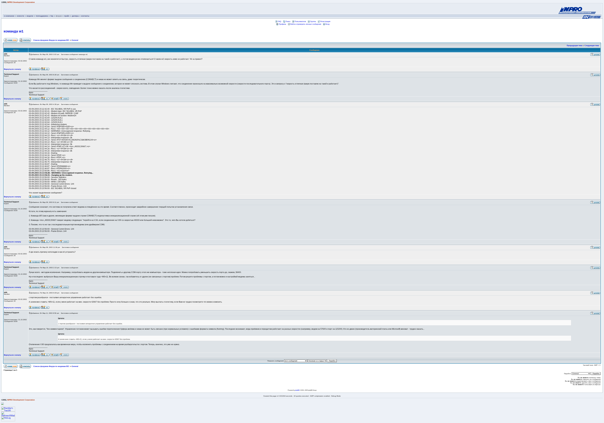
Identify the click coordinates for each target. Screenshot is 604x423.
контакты (85, 16)
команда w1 (13, 31)
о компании (9, 16)
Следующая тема (591, 45)
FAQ (279, 21)
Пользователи (300, 21)
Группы (313, 21)
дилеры (75, 16)
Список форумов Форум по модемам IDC (51, 40)
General (75, 40)
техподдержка (42, 16)
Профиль (282, 24)
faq (51, 16)
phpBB (297, 390)
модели (30, 16)
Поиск (287, 21)
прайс (66, 16)
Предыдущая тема (574, 45)
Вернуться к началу (12, 69)
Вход (327, 24)
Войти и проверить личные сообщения (305, 24)
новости (20, 16)
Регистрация (325, 21)
